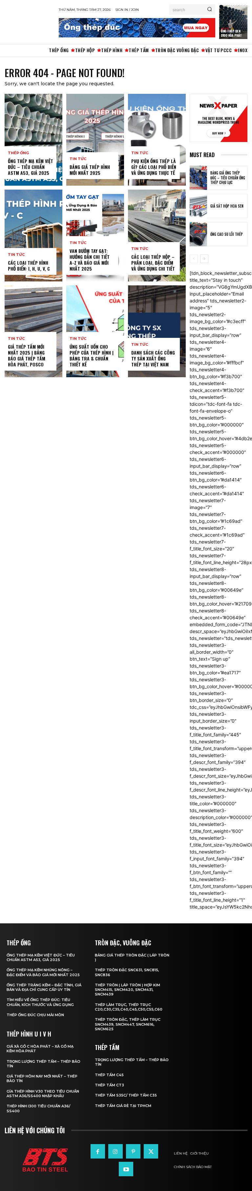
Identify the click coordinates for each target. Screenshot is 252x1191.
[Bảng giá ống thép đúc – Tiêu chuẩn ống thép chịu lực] (198, 178)
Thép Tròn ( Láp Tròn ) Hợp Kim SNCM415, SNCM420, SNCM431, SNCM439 (127, 990)
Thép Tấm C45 (109, 1075)
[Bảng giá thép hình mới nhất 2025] (95, 140)
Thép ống (18, 153)
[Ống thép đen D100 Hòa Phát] (233, 22)
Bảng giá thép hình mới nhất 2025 (90, 169)
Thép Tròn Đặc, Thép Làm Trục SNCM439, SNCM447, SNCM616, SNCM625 (127, 1024)
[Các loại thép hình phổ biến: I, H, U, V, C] (33, 235)
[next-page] (204, 259)
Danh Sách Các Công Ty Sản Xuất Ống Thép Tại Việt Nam (153, 358)
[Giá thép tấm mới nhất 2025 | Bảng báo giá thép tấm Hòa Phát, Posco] (33, 331)
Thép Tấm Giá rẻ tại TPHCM (123, 1105)
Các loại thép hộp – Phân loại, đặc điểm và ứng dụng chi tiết (153, 262)
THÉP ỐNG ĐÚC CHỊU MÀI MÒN (35, 1015)
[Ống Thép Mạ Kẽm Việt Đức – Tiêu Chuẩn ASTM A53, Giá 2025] (33, 140)
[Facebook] (98, 1151)
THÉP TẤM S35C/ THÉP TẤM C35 (126, 1095)
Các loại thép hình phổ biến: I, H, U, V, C (29, 265)
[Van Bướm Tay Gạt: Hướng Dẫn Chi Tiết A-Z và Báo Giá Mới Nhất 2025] (95, 235)
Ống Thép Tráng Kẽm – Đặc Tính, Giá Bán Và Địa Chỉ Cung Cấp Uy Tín (44, 987)
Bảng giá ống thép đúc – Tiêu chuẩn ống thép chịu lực (227, 177)
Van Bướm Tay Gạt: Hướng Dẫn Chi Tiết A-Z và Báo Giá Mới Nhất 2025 (90, 259)
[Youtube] (126, 1169)
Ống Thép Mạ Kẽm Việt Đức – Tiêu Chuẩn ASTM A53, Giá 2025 (30, 166)
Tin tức (16, 255)
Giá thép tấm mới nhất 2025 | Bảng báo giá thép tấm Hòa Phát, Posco (26, 355)
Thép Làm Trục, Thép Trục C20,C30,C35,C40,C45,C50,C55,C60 (128, 1007)
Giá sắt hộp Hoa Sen (226, 206)
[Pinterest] (133, 1151)
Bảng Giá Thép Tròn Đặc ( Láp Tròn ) (132, 957)
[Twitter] (151, 1151)
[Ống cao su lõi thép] (198, 234)
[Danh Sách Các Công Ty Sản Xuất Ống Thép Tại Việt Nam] (157, 331)
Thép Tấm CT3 (109, 1085)
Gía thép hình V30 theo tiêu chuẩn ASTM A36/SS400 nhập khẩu (43, 1093)
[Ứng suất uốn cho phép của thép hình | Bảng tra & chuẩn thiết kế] (95, 331)
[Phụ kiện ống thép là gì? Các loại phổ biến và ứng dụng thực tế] (157, 140)
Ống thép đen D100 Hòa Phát (231, 33)
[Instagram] (115, 1151)
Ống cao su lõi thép (226, 234)
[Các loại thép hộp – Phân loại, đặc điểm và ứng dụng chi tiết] (157, 235)
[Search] (209, 9)
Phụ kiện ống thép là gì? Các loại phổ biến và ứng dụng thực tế (153, 166)
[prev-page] (194, 259)
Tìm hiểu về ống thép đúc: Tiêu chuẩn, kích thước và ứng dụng (40, 1002)
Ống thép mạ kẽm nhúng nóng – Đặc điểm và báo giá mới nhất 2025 (43, 972)
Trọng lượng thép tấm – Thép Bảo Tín (43, 1063)
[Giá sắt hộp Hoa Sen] (198, 206)
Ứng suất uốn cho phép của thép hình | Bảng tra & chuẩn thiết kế (92, 355)
